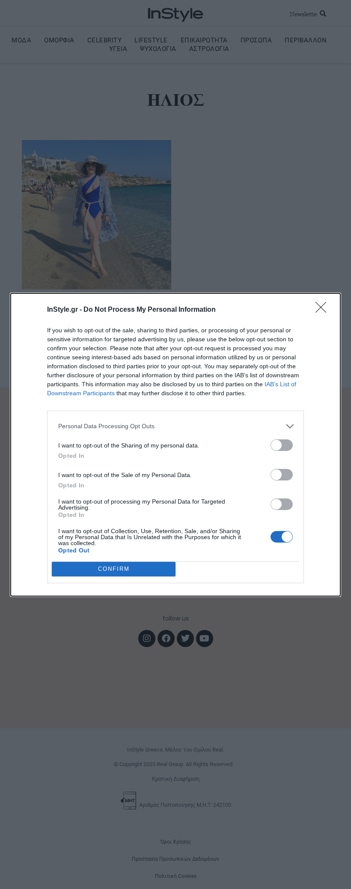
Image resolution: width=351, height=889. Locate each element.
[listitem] (175, 426)
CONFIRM (114, 569)
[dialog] (175, 444)
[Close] (323, 310)
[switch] (282, 445)
